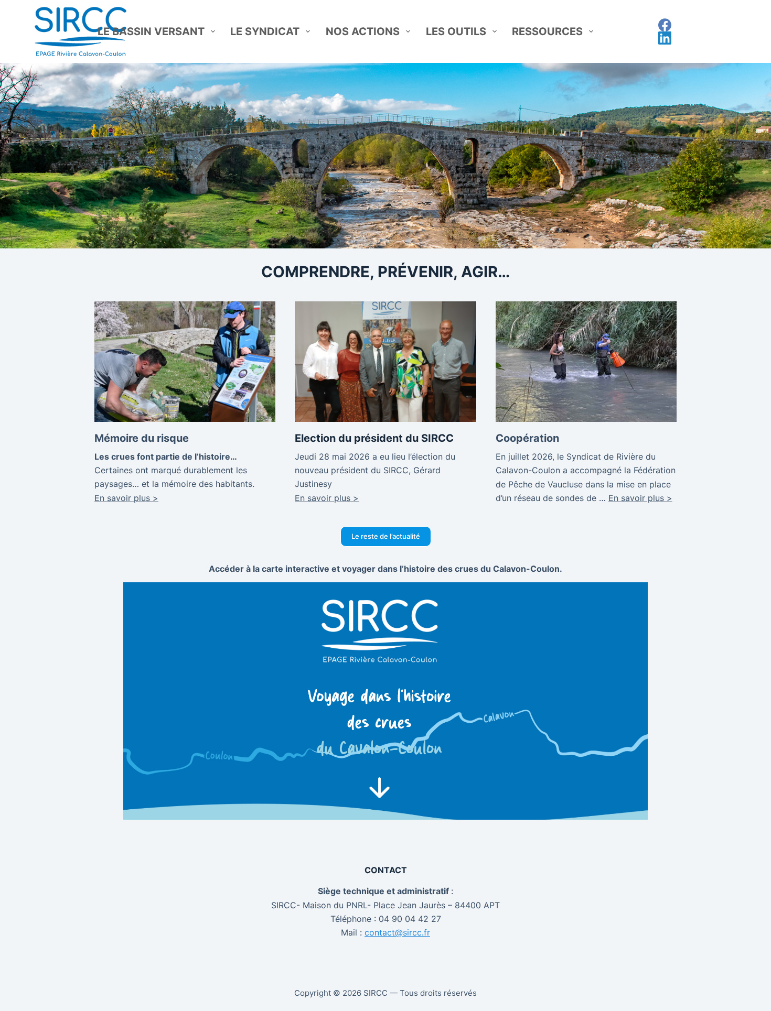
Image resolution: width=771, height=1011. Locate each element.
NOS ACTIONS (363, 31)
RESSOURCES (547, 31)
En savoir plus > (126, 498)
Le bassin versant (151, 31)
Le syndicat (264, 31)
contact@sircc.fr (397, 932)
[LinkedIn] (664, 38)
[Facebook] (664, 24)
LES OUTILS (456, 31)
